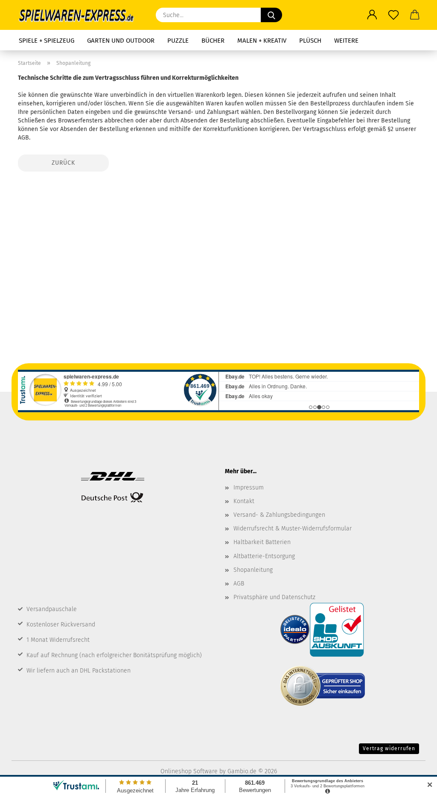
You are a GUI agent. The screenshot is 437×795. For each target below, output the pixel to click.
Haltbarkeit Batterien (262, 542)
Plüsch (310, 40)
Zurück (63, 162)
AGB (238, 583)
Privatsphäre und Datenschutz (274, 597)
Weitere (346, 40)
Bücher (212, 40)
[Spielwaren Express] (80, 15)
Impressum (248, 487)
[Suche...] (271, 15)
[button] (372, 15)
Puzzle (178, 40)
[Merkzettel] (393, 15)
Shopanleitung (253, 570)
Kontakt (243, 501)
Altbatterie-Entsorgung (264, 556)
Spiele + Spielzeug (46, 40)
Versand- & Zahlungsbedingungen (279, 514)
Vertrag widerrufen (389, 748)
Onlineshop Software (189, 771)
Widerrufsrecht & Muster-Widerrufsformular (292, 528)
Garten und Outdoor (120, 40)
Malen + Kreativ (261, 40)
